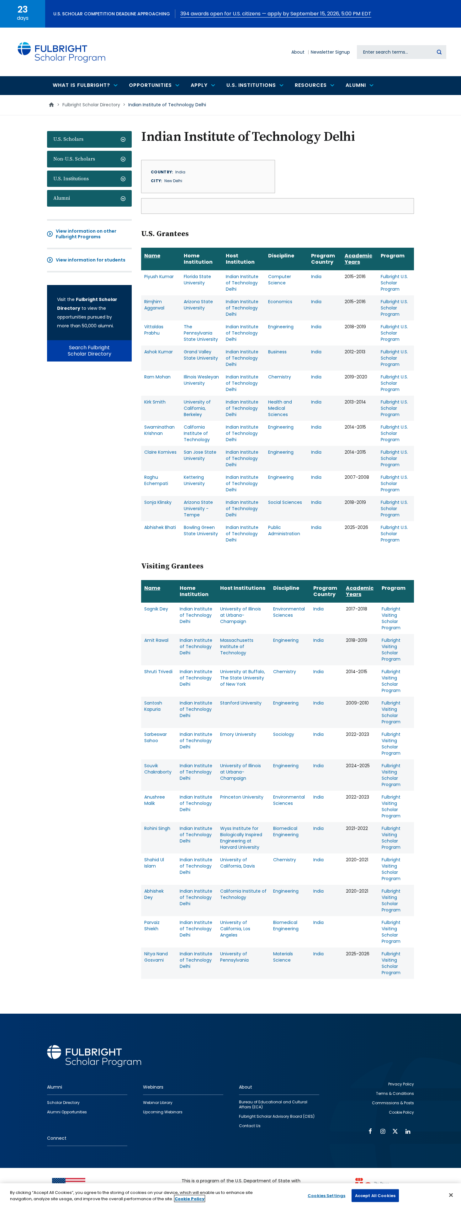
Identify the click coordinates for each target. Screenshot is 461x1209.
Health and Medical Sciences (280, 408)
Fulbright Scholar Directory (91, 105)
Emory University (238, 734)
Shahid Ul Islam (154, 863)
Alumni (61, 198)
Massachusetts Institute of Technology (236, 646)
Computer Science (279, 279)
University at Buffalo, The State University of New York (242, 677)
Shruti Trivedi (158, 671)
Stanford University (241, 703)
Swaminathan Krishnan (159, 430)
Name (152, 255)
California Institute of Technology (197, 433)
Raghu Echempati (156, 480)
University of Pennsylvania (234, 957)
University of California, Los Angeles (235, 928)
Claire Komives (160, 452)
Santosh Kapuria (153, 706)
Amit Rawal (156, 640)
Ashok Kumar (158, 352)
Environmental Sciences (289, 612)
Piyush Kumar (159, 276)
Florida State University (197, 279)
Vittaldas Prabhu (153, 330)
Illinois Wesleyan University (201, 380)
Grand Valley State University (201, 355)
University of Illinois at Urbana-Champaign (240, 615)
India (316, 276)
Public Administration (284, 530)
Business (277, 352)
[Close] (451, 1195)
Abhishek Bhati (160, 527)
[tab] (89, 139)
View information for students (90, 260)
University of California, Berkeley (197, 408)
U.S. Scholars (68, 139)
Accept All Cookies (375, 1196)
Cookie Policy (189, 1198)
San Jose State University (200, 455)
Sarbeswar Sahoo (155, 737)
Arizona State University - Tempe (198, 508)
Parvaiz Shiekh (152, 925)
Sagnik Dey (156, 609)
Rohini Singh (157, 828)
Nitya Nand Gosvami (156, 957)
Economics (280, 301)
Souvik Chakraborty (158, 769)
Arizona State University (198, 304)
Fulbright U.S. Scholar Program (394, 282)
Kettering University (194, 480)
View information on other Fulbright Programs (86, 234)
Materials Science (283, 957)
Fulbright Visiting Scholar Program (391, 618)
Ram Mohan (157, 377)
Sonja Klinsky (158, 502)
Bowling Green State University (201, 530)
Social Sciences (285, 502)
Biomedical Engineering (286, 831)
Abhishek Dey (154, 894)
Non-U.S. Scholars (74, 159)
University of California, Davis (237, 863)
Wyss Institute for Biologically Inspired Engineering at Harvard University (241, 837)
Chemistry (279, 377)
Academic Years (358, 259)
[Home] (62, 52)
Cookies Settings (326, 1196)
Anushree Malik (154, 800)
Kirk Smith (155, 402)
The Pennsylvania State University (201, 333)
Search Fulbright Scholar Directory (89, 350)
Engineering (281, 327)
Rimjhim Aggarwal (154, 304)
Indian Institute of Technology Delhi (242, 282)
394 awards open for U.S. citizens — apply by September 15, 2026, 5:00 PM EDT (275, 13)
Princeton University (241, 797)
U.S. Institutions (71, 179)
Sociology (283, 734)
